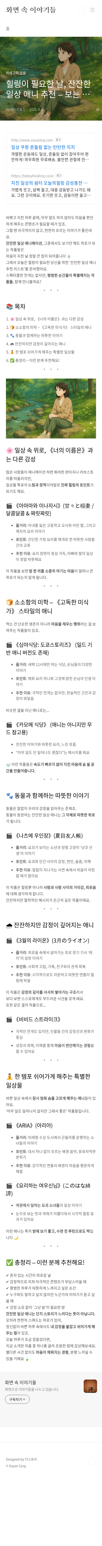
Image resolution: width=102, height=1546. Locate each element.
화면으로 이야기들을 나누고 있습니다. (32, 1389)
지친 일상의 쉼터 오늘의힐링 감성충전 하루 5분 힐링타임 (49, 183)
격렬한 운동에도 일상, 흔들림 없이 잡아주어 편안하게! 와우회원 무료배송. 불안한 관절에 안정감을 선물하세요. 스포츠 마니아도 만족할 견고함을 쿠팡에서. (50, 156)
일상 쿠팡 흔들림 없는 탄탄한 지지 (43, 147)
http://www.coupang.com (32, 140)
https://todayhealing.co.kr (32, 176)
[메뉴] (92, 9)
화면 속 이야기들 (31, 10)
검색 (81, 10)
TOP (92, 1461)
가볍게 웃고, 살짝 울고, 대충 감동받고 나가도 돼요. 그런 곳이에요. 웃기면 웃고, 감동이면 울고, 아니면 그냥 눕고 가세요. (51, 192)
